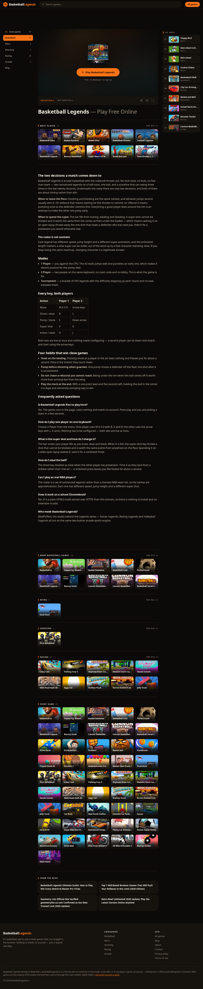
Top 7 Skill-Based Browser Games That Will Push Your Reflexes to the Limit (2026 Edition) (127, 887)
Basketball (109, 936)
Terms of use (161, 958)
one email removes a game (107, 974)
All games (192, 4)
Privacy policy (161, 953)
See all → (152, 126)
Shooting (108, 945)
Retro (107, 940)
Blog (7, 68)
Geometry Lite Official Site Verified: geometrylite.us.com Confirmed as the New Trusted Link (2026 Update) (64, 902)
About (158, 945)
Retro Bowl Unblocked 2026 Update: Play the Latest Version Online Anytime (126, 901)
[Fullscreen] (152, 100)
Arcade (107, 953)
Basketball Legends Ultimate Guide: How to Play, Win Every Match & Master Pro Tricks (67, 887)
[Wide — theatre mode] (147, 100)
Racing (107, 949)
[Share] (141, 100)
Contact (159, 949)
